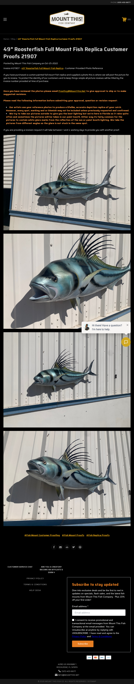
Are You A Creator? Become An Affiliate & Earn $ (51, 569)
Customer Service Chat (20, 566)
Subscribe (83, 643)
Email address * (80, 606)
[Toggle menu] (16, 19)
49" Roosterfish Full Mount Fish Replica (42, 68)
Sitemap (92, 681)
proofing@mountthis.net (72, 91)
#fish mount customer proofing (42, 535)
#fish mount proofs (73, 535)
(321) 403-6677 (124, 2)
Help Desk (35, 590)
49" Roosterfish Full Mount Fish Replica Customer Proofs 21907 (65, 53)
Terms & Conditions (35, 584)
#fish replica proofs (97, 535)
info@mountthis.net (68, 674)
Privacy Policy (35, 578)
